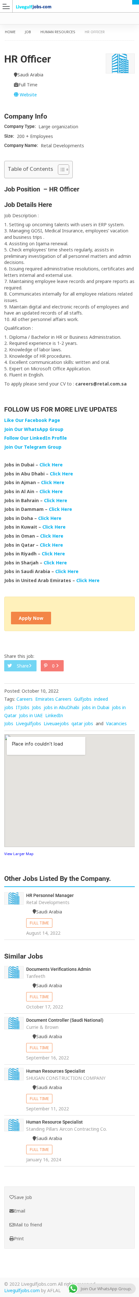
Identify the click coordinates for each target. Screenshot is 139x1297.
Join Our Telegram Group (32, 447)
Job (28, 31)
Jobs (36, 707)
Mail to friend (28, 1225)
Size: (9, 136)
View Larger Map (19, 853)
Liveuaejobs (56, 723)
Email (19, 1211)
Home (10, 31)
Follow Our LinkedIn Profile (35, 438)
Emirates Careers (53, 699)
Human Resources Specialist (55, 1071)
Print (19, 1238)
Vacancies (116, 723)
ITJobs (22, 707)
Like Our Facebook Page (32, 420)
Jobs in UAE (31, 715)
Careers (24, 699)
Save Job (23, 1197)
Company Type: (20, 126)
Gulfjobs (82, 699)
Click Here (51, 465)
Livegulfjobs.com (22, 1290)
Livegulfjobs (28, 723)
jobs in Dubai (95, 707)
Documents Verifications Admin (58, 969)
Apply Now (31, 618)
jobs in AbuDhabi (61, 707)
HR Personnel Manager (50, 895)
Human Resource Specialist (54, 1122)
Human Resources (57, 31)
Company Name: (21, 145)
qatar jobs (82, 723)
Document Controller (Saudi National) (64, 1020)
